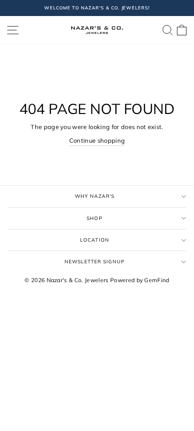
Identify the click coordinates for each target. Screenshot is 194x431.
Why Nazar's (94, 196)
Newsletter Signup (95, 262)
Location (94, 240)
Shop (94, 218)
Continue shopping (97, 140)
